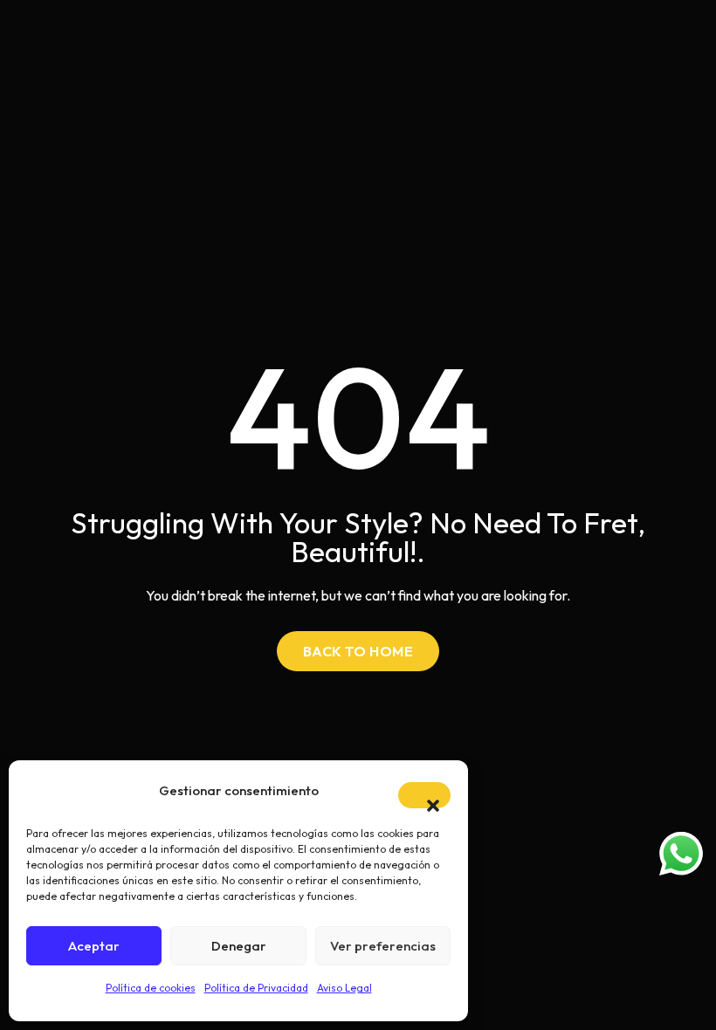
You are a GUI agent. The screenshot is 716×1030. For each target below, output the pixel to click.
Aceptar (94, 945)
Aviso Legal (344, 987)
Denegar (238, 945)
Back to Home (358, 651)
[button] (424, 795)
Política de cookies (151, 987)
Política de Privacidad (256, 987)
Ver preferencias (383, 945)
